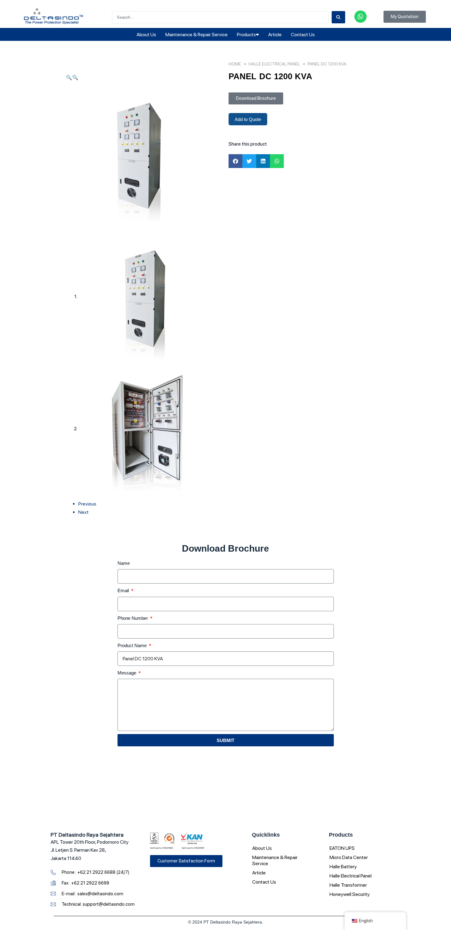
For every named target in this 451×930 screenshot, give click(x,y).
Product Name (133, 645)
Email (124, 590)
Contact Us (303, 34)
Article (275, 34)
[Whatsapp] (360, 16)
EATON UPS (342, 848)
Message (127, 673)
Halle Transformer (348, 885)
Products (246, 34)
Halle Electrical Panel (274, 63)
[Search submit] (338, 17)
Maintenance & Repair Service (196, 34)
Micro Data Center (349, 857)
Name (124, 563)
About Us (146, 34)
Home (235, 63)
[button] (69, 77)
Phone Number (133, 618)
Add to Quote (248, 119)
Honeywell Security (350, 894)
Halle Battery (343, 866)
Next (83, 512)
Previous (87, 504)
